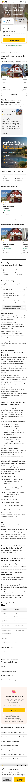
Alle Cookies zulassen (19, 779)
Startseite (3, 52)
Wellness (15, 52)
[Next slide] (25, 76)
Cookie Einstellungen (7, 779)
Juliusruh (4, 110)
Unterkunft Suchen (14, 40)
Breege (9, 52)
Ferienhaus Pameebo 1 (8, 81)
